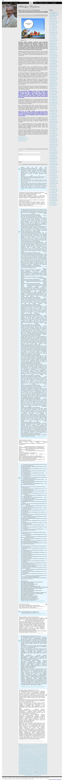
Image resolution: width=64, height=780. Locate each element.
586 (32, 775)
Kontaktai (54, 3)
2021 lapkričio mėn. (54, 23)
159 (42, 750)
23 (42, 744)
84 (21, 747)
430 (21, 766)
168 (27, 751)
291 (40, 758)
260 (22, 757)
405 (40, 764)
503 (45, 769)
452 (25, 767)
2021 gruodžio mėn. (54, 21)
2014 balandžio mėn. (54, 146)
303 (30, 759)
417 (30, 765)
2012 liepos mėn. (53, 178)
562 (19, 774)
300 (25, 759)
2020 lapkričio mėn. (54, 40)
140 (42, 749)
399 (31, 764)
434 (27, 766)
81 (46, 746)
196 (40, 752)
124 (46, 748)
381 (33, 763)
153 (33, 750)
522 (45, 770)
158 (40, 750)
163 (19, 751)
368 (42, 762)
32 (23, 745)
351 (45, 761)
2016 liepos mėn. (53, 118)
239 (19, 756)
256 (45, 756)
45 (37, 745)
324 (33, 760)
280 (24, 758)
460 (37, 767)
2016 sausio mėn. (53, 127)
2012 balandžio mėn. (54, 183)
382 (34, 763)
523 (46, 770)
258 (19, 757)
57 (21, 746)
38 (29, 745)
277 (19, 758)
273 (42, 757)
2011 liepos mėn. (53, 197)
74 (39, 746)
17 (36, 744)
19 (38, 744)
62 (26, 746)
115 (33, 748)
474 (30, 768)
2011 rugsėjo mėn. (53, 194)
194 (37, 752)
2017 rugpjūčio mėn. (54, 97)
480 (39, 768)
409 (46, 764)
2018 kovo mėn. (53, 86)
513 (31, 770)
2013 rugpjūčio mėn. (54, 158)
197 (42, 752)
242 (24, 756)
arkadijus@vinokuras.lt (15, 1)
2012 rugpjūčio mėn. (54, 177)
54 (46, 745)
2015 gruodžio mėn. (54, 128)
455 (30, 767)
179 (43, 751)
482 (42, 768)
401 (34, 764)
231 (36, 755)
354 (21, 762)
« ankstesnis (20, 744)
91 (29, 747)
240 (21, 756)
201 (19, 754)
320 (27, 760)
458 (34, 767)
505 (19, 770)
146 (22, 750)
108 (22, 748)
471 (25, 768)
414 (25, 765)
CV (49, 3)
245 (28, 756)
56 (20, 746)
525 (21, 772)
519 (40, 770)
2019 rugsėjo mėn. (53, 60)
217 (43, 754)
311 (42, 759)
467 (19, 768)
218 (45, 754)
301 (27, 759)
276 (46, 757)
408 (45, 764)
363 (34, 762)
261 (24, 757)
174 (36, 751)
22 (41, 744)
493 (30, 769)
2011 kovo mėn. (53, 202)
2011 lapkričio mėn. (54, 191)
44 (36, 745)
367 (40, 762)
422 (37, 765)
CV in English (5, 3)
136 (36, 749)
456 (31, 767)
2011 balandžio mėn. (54, 200)
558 (42, 773)
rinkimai (40, 16)
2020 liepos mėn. (53, 44)
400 (33, 764)
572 (34, 774)
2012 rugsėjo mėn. (53, 175)
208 (30, 754)
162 (46, 750)
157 (39, 750)
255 (43, 756)
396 (27, 764)
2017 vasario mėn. (53, 107)
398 (30, 764)
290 (39, 758)
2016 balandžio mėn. (54, 122)
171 (31, 751)
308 (37, 759)
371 (46, 762)
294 (45, 758)
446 (45, 766)
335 (21, 761)
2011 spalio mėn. (53, 192)
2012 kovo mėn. (53, 184)
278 (21, 758)
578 (43, 774)
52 (44, 745)
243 (25, 756)
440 (36, 766)
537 (39, 772)
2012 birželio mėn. (53, 180)
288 (36, 758)
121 (42, 748)
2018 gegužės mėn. (54, 83)
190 (31, 752)
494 (31, 769)
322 (30, 760)
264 (28, 757)
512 (30, 770)
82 (19, 747)
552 (33, 773)
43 (35, 745)
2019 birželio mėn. (53, 65)
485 (46, 768)
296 (19, 759)
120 (40, 748)
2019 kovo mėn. (53, 68)
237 (45, 755)
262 (25, 757)
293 (43, 758)
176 (39, 751)
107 (21, 748)
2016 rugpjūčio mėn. (54, 116)
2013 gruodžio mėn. (54, 152)
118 (37, 748)
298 (22, 759)
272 (40, 757)
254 (42, 756)
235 (42, 755)
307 (36, 759)
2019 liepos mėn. (53, 63)
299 (24, 759)
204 (24, 754)
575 (39, 774)
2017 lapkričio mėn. (54, 93)
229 (33, 755)
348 (40, 761)
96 (34, 747)
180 (45, 751)
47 (39, 745)
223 (24, 755)
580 (46, 774)
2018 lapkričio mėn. (54, 74)
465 (45, 767)
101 (40, 747)
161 (45, 750)
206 (27, 754)
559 (43, 773)
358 (27, 762)
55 (19, 746)
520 (42, 770)
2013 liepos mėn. (53, 160)
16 (35, 744)
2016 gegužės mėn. (54, 121)
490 (25, 769)
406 (42, 764)
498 (37, 769)
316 (21, 760)
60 (24, 746)
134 (33, 749)
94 (32, 747)
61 (25, 746)
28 (19, 745)
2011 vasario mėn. (53, 203)
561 (46, 773)
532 (31, 772)
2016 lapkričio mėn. (54, 111)
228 (31, 755)
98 (36, 747)
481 (40, 768)
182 (19, 752)
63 (27, 746)
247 (31, 756)
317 (22, 760)
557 (40, 773)
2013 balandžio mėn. (54, 164)
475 (31, 768)
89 (26, 747)
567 (27, 774)
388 (43, 763)
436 (30, 766)
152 (31, 750)
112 (28, 748)
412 (22, 765)
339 (27, 761)
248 (33, 756)
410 (19, 765)
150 (28, 750)
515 (34, 770)
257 (46, 756)
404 (39, 764)
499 (39, 769)
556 (39, 773)
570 (31, 774)
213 (37, 754)
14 (33, 744)
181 (46, 751)
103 (43, 747)
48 (40, 745)
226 (28, 755)
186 (25, 752)
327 (37, 760)
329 (40, 760)
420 (34, 765)
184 (22, 752)
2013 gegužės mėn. (54, 163)
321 (28, 760)
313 (45, 759)
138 (39, 749)
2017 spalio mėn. (53, 94)
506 (21, 770)
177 (40, 751)
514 (33, 770)
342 (31, 761)
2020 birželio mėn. (53, 46)
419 (33, 765)
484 (45, 768)
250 (36, 756)
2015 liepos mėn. (53, 136)
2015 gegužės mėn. (54, 139)
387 (42, 763)
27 (47, 744)
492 (28, 769)
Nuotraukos (37, 1)
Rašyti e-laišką (58, 1)
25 (44, 744)
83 (20, 747)
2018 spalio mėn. (53, 76)
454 (28, 767)
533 (33, 772)
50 (42, 745)
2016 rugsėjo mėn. (53, 114)
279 (22, 758)
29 (20, 745)
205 (25, 754)
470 (24, 768)
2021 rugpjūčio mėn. (54, 27)
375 (24, 763)
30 (21, 745)
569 (30, 774)
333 (46, 760)
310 (40, 759)
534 (34, 772)
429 (19, 766)
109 (24, 748)
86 (23, 747)
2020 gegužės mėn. (54, 47)
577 (42, 774)
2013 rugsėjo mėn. (53, 156)
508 (24, 770)
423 (39, 765)
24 (43, 744)
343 (33, 761)
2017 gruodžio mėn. (54, 91)
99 (37, 747)
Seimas (34, 16)
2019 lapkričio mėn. (54, 57)
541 (45, 772)
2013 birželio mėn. (53, 161)
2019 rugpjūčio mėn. (54, 61)
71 (36, 746)
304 (31, 759)
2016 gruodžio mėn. (54, 110)
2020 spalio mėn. (53, 41)
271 (39, 757)
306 (34, 759)
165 (22, 751)
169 (28, 751)
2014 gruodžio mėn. (54, 144)
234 (40, 755)
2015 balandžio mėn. (54, 141)
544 (21, 773)
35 (26, 745)
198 (43, 752)
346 (37, 761)
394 (24, 764)
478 (36, 768)
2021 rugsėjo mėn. (53, 26)
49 (41, 745)
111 (27, 748)
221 (21, 755)
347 (39, 761)
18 (37, 744)
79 (44, 746)
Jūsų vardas (20, 150)
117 (36, 748)
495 (33, 769)
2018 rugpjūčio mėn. (54, 79)
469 (22, 768)
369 (43, 762)
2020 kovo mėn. (53, 51)
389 (45, 763)
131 (28, 749)
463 (42, 767)
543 (19, 773)
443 (40, 766)
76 (41, 746)
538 (40, 772)
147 (24, 750)
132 (30, 749)
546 (24, 773)
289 (37, 758)
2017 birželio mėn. (53, 100)
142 (45, 749)
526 (22, 772)
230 (34, 755)
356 (24, 762)
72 (37, 746)
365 (37, 762)
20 (39, 744)
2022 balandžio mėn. (54, 15)
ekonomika (31, 16)
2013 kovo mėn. (53, 166)
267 (33, 757)
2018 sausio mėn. (53, 90)
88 (25, 747)
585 (31, 775)
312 (43, 759)
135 (34, 749)
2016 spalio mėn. (53, 113)
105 (46, 747)
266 (31, 757)
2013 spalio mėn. (53, 155)
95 (33, 747)
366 (39, 762)
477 (34, 768)
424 (40, 765)
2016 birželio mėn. (53, 119)
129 (25, 749)
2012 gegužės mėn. (54, 181)
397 (28, 764)
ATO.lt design (31, 779)
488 (22, 769)
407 (43, 764)
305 (33, 759)
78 (43, 746)
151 (30, 750)
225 (27, 755)
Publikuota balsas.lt (22, 140)
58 (22, 746)
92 (30, 747)
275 (45, 757)
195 (39, 752)
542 (46, 772)
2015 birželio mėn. (53, 138)
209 (31, 754)
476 (33, 768)
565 (24, 774)
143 (46, 749)
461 (39, 767)
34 (25, 745)
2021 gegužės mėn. (54, 32)
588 (35, 775)
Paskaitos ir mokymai (43, 3)
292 (42, 758)
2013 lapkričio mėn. (54, 153)
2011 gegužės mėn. (54, 198)
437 (31, 766)
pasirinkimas (44, 16)
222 (22, 755)
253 (40, 756)
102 (41, 747)
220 (19, 755)
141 (43, 749)
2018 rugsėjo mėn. (53, 77)
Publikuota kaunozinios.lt (23, 138)
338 (25, 761)
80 (45, 746)
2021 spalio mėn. (53, 24)
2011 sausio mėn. (53, 205)
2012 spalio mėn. (53, 174)
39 (30, 745)
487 (21, 769)
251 (37, 756)
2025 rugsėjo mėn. (53, 12)
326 (36, 760)
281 (25, 758)
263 (27, 757)
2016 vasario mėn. (53, 125)
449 (21, 767)
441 (37, 766)
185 (24, 752)
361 (31, 762)
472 (27, 768)
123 (45, 748)
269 (36, 757)
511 (28, 770)
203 (22, 754)
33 (24, 745)
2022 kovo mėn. (53, 16)
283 (28, 758)
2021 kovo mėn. (53, 35)
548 (27, 773)
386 (40, 763)
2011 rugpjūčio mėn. (54, 195)
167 (25, 751)
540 (43, 772)
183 (21, 752)
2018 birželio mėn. (53, 82)
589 (37, 775)
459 (36, 767)
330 (42, 760)
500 (40, 769)
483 (43, 768)
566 (25, 774)
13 (32, 744)
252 (39, 756)
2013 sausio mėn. (53, 169)
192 (34, 752)
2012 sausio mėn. (53, 188)
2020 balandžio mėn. (54, 49)
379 (30, 763)
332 (45, 760)
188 (28, 752)
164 (21, 751)
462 (40, 767)
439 (34, 766)
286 (33, 758)
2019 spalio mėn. (53, 58)
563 (21, 774)
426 (43, 765)
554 (36, 773)
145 (21, 750)
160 (43, 750)
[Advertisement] (33, 147)
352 (46, 761)
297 (21, 759)
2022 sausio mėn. (53, 19)
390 (46, 763)
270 (37, 757)
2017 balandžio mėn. (54, 104)
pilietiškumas (26, 16)
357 (25, 762)
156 (37, 750)
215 (40, 754)
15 (34, 744)
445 (43, 766)
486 (19, 769)
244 (27, 756)
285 (31, 758)
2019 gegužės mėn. (54, 66)
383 (36, 763)
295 (46, 758)
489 (24, 769)
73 (38, 746)
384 (37, 763)
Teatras (10, 3)
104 (45, 747)
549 (28, 773)
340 (28, 761)
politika (37, 16)
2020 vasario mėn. (53, 52)
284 (30, 758)
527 (24, 772)
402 (36, 764)
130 (27, 749)
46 (38, 745)
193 (36, 752)
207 (28, 754)
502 (43, 769)
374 (22, 763)
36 (27, 745)
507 (22, 770)
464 (43, 767)
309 (39, 759)
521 (43, 770)
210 (33, 754)
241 (22, 756)
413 (24, 765)
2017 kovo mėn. (53, 105)
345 (36, 761)
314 (46, 759)
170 (30, 751)
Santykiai (36, 3)
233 (39, 755)
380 (31, 763)
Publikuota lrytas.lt (22, 137)
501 (42, 769)
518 (39, 770)
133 (31, 749)
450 (22, 767)
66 (30, 746)
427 (45, 765)
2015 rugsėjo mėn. (53, 133)
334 (19, 761)
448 (19, 767)
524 (19, 772)
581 (25, 775)
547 (25, 773)
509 (25, 770)
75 (40, 746)
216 (42, 754)
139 (40, 749)
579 (45, 774)
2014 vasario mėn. (53, 149)
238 (46, 755)
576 (40, 774)
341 (30, 761)
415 (27, 765)
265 (30, 757)
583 (28, 775)
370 (45, 762)
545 (22, 773)
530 (28, 772)
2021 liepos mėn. (53, 29)
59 (23, 746)
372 (19, 763)
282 (27, 758)
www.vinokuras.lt (19, 779)
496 (34, 769)
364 (36, 762)
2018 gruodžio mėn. (54, 72)
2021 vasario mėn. (53, 37)
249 (34, 756)
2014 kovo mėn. (53, 147)
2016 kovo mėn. (53, 124)
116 (34, 748)
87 (24, 747)
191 (33, 752)
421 (36, 765)
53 (45, 745)
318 (24, 760)
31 (22, 745)
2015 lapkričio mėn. (54, 130)
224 (25, 755)
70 (35, 746)
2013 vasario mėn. (53, 167)
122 (43, 748)
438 (33, 766)
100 (39, 747)
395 (25, 764)
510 (27, 770)
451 (24, 767)
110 (25, 748)
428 (46, 765)
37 (28, 745)
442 (39, 766)
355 (22, 762)
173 (34, 751)
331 (43, 760)
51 (43, 745)
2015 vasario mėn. (53, 142)
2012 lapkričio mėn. (54, 172)
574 (37, 774)
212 (36, 754)
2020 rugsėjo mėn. (53, 43)
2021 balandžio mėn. (54, 33)
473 (28, 768)
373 (21, 763)
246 (30, 756)
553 (34, 773)
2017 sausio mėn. (53, 108)
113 (30, 748)
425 (42, 765)
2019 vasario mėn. (53, 69)
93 (31, 747)
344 (34, 761)
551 (31, 773)
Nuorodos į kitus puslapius (51, 1)
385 (39, 763)
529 (27, 772)
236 (43, 755)
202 (21, 754)
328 (39, 760)
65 (29, 746)
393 (22, 764)
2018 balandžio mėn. (54, 85)
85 (22, 747)
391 (19, 764)
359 (28, 762)
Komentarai (20, 154)
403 (37, 764)
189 (30, 752)
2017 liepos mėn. (53, 99)
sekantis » (40, 775)
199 (45, 752)
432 (24, 766)
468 (21, 768)
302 (28, 759)
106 (19, 748)
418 (31, 765)
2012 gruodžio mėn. (54, 170)
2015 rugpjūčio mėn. (54, 135)
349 (42, 761)
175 (37, 751)
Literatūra (16, 3)
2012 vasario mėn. (53, 186)
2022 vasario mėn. (53, 18)
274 (43, 757)
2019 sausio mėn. (53, 71)
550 (30, 773)
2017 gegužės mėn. (54, 102)
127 (22, 749)
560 (45, 773)
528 (25, 772)
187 (27, 752)
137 (37, 749)
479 (37, 768)
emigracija (22, 16)
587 (34, 775)
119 (39, 748)
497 (36, 769)
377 (27, 763)
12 (31, 744)
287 (34, 758)
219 (46, 754)
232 (37, 755)
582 (26, 775)
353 (19, 762)
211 (34, 754)
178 (42, 751)
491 (27, 769)
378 (28, 763)
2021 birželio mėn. (53, 30)
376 (25, 763)
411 (21, 765)
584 (29, 775)
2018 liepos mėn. (53, 80)
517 (37, 770)
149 (27, 750)
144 (19, 750)
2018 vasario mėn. (53, 88)
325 (34, 760)
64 (28, 746)
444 (42, 766)
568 (28, 774)
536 (37, 772)
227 (30, 755)
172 (33, 751)
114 (31, 748)
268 (34, 757)
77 (42, 746)
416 (28, 765)
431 (22, 766)
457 (33, 767)
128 (24, 749)
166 (24, 751)
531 (30, 772)
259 (21, 757)
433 (25, 766)
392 (21, 764)
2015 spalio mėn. (53, 132)
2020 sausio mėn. (53, 54)
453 (27, 767)
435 (28, 766)
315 (19, 760)
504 (46, 769)
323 (31, 760)
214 (39, 754)
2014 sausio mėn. (53, 150)
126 (21, 749)
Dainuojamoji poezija (23, 3)
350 (43, 761)
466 (46, 767)
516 (36, 770)
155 (36, 750)
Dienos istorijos (43, 1)
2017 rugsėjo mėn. (53, 96)
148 (25, 750)
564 (22, 774)
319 (25, 760)
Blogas (31, 3)
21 (40, 744)
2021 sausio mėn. (53, 38)
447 (46, 766)
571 (33, 774)
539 (42, 772)
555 (37, 773)
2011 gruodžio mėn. (54, 189)
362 (33, 762)
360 (30, 762)
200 (46, 752)
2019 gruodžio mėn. (54, 55)
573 (36, 774)
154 (34, 750)
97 (35, 747)
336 (22, 761)
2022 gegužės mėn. (54, 13)
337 (24, 761)
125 (19, 749)
